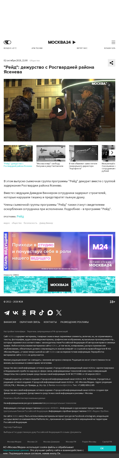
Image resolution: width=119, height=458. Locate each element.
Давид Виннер (46, 223)
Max (50, 313)
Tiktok (41, 313)
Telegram (7, 313)
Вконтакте (15, 313)
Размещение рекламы (74, 322)
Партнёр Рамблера (13, 427)
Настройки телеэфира (14, 331)
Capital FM (107, 441)
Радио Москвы (89, 441)
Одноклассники (24, 313)
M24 (21, 301)
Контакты (50, 322)
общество (17, 223)
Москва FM (71, 441)
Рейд (20, 216)
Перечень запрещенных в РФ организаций (47, 331)
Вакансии (10, 322)
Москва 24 (59, 42)
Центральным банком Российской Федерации (26, 411)
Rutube (33, 313)
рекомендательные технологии (61, 403)
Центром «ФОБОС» (50, 408)
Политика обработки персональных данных (24, 398)
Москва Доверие (51, 441)
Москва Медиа (14, 441)
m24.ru (12, 336)
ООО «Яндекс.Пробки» (98, 411)
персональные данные (16, 450)
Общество (35, 60)
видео (7, 223)
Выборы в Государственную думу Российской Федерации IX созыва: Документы (42, 432)
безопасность (30, 223)
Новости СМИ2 (11, 275)
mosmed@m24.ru (63, 385)
